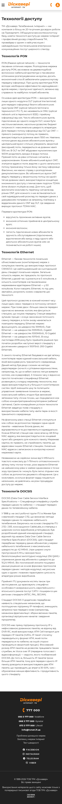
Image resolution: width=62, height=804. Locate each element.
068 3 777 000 (26, 721)
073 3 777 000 (27, 725)
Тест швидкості (31, 743)
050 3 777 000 (25, 716)
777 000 (33, 710)
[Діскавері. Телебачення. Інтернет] (19, 5)
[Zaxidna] (31, 796)
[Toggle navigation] (3, 5)
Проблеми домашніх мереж (31, 736)
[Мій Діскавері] (57, 4)
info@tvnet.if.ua (31, 729)
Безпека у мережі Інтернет (31, 739)
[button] (51, 5)
